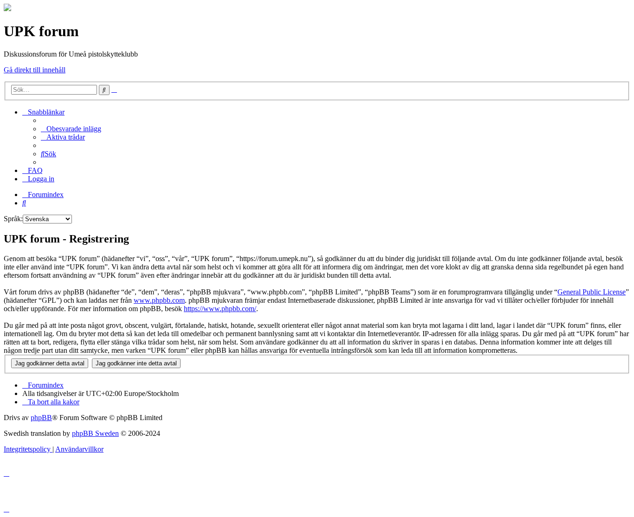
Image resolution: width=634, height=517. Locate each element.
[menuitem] (71, 129)
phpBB (41, 417)
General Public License (591, 292)
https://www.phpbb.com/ (220, 309)
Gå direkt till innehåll (34, 70)
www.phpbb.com (159, 300)
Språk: (13, 219)
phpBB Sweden (95, 433)
